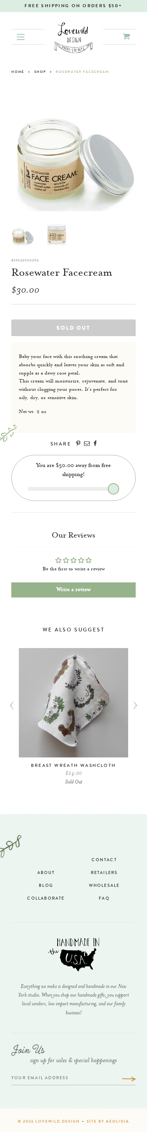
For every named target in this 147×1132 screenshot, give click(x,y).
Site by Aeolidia (108, 1122)
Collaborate (45, 899)
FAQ (104, 899)
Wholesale (104, 886)
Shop (40, 72)
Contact (104, 860)
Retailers (104, 873)
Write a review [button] (74, 590)
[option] (73, 720)
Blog (46, 886)
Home (17, 72)
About (46, 873)
